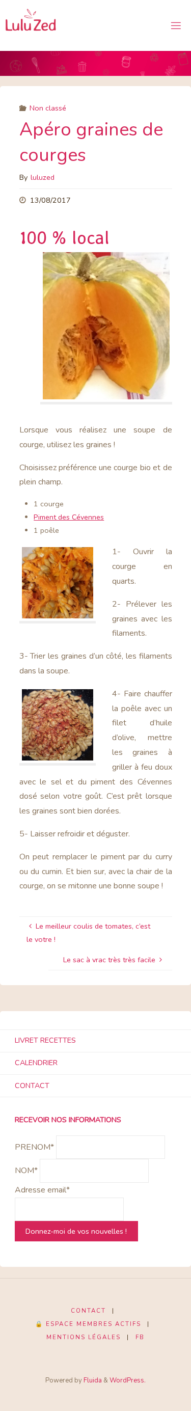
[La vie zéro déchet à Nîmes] (31, 25)
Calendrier (36, 1062)
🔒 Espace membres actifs (88, 1324)
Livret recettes (45, 1040)
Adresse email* (42, 1190)
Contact (32, 1085)
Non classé (48, 108)
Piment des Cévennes (69, 517)
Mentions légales (83, 1337)
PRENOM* (34, 1147)
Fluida (92, 1380)
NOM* (26, 1171)
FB (140, 1337)
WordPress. (128, 1380)
